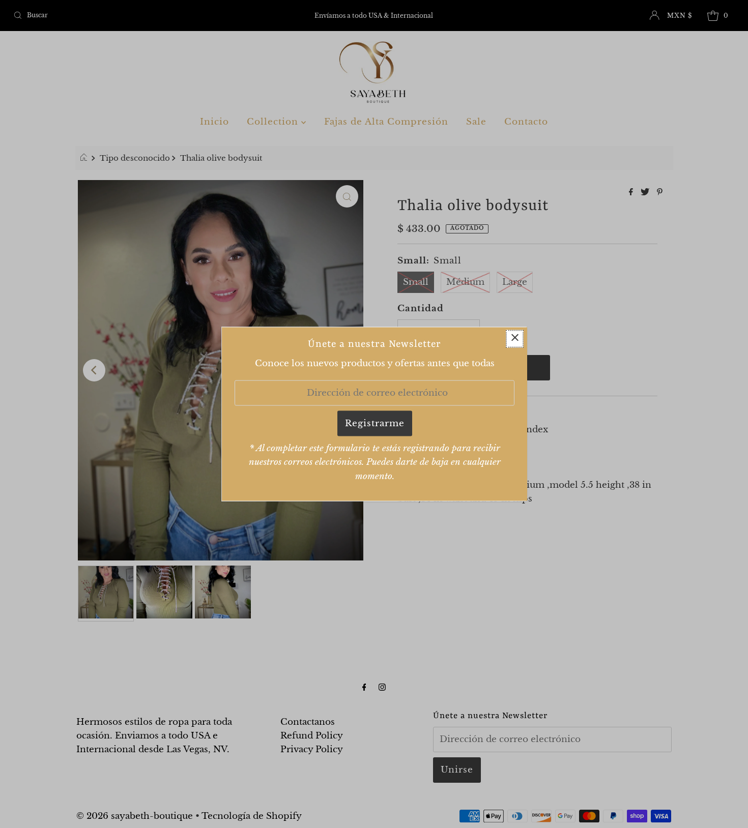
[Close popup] (515, 339)
